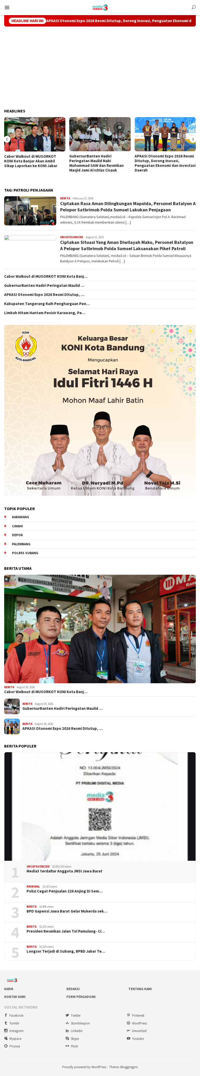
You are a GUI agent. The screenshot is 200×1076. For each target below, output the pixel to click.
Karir (8, 989)
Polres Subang (25, 553)
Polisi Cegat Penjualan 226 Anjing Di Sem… (65, 891)
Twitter (75, 1015)
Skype (75, 1038)
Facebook (16, 1015)
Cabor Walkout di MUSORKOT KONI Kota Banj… (46, 276)
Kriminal (33, 886)
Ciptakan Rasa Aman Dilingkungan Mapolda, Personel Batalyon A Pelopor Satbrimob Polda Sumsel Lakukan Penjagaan (128, 206)
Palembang (21, 544)
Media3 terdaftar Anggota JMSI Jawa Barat (64, 871)
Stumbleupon (80, 1023)
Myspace (15, 1038)
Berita (65, 198)
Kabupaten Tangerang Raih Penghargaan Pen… (47, 303)
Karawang (20, 517)
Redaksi (73, 989)
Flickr (74, 1046)
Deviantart (139, 1031)
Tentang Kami (140, 989)
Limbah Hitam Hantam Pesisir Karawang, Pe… (44, 313)
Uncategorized (71, 237)
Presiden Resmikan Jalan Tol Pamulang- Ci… (66, 931)
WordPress (139, 1023)
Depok (17, 535)
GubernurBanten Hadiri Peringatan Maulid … (44, 285)
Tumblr (14, 1023)
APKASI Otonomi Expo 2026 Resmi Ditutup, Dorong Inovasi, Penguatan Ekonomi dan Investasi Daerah (103, 20)
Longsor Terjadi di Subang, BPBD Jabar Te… (66, 951)
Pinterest (138, 1015)
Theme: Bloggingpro (123, 1067)
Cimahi (17, 526)
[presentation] (7, 139)
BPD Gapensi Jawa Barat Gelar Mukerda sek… (67, 911)
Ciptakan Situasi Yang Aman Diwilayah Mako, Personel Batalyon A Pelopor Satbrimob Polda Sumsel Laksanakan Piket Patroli (126, 245)
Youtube (138, 1038)
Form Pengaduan (81, 997)
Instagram (16, 1031)
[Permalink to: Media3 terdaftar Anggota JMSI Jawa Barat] (100, 806)
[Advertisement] (100, 67)
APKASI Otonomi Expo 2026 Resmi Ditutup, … (44, 294)
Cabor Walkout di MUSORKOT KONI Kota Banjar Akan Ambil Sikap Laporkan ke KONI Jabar (30, 161)
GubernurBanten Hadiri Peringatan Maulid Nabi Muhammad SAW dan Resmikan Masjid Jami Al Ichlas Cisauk (96, 163)
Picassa (14, 1046)
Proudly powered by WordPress (84, 1067)
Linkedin (77, 1031)
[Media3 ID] (100, 7)
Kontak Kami (15, 997)
